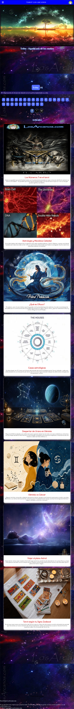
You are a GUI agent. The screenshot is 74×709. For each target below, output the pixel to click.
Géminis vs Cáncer (37, 494)
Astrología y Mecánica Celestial (37, 240)
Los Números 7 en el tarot (37, 177)
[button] (32, 111)
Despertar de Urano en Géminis (37, 431)
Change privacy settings (37, 696)
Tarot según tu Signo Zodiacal (37, 621)
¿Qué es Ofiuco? (37, 304)
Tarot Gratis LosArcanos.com (8, 701)
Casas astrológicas (37, 367)
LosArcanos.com (17, 708)
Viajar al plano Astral (37, 558)
